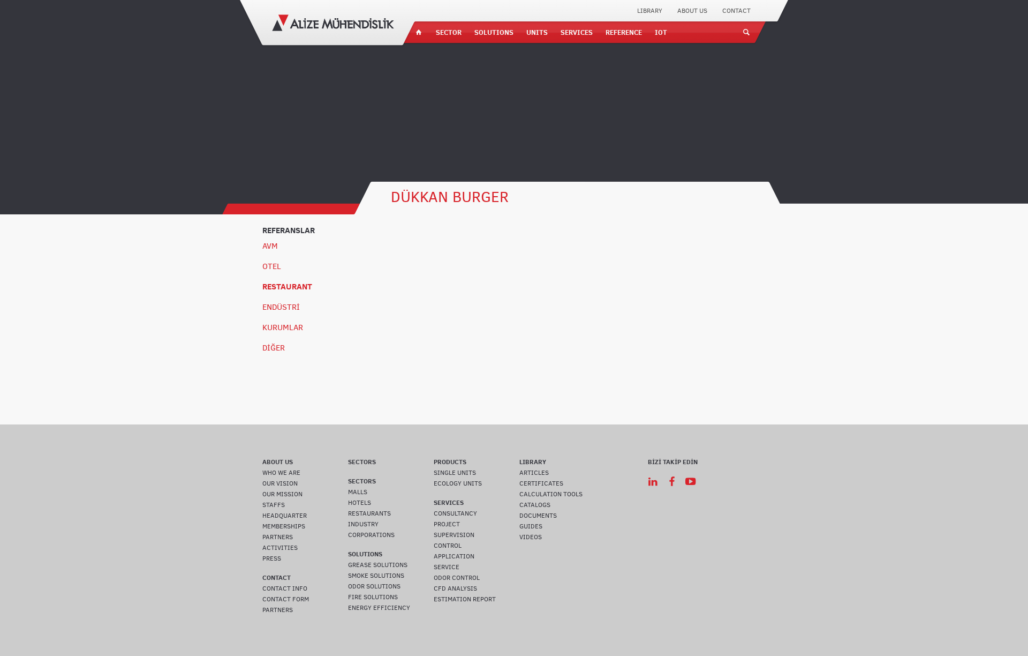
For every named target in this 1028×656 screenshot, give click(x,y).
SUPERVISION (454, 535)
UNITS (537, 32)
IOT (661, 32)
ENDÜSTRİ (281, 307)
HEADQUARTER (284, 515)
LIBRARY (649, 10)
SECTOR (449, 32)
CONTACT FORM (285, 599)
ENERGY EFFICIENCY (379, 607)
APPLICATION (454, 556)
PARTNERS (277, 537)
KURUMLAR (282, 327)
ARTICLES (534, 472)
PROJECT (447, 524)
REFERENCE (624, 32)
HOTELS (359, 502)
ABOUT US (692, 10)
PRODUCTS (450, 461)
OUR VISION (280, 483)
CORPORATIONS (371, 535)
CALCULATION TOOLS (551, 494)
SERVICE (446, 567)
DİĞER (273, 347)
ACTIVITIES (280, 547)
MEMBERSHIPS (283, 526)
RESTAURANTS (369, 513)
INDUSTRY (363, 524)
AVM (270, 246)
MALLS (357, 492)
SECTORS (362, 461)
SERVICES (577, 32)
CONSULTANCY (455, 513)
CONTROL (448, 545)
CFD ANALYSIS (455, 588)
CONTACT (736, 10)
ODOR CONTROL (457, 577)
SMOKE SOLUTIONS (376, 575)
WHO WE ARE (281, 472)
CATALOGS (534, 505)
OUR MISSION (282, 494)
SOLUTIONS (493, 32)
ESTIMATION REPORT (465, 599)
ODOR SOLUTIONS (374, 586)
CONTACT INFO (284, 588)
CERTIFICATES (541, 483)
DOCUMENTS (538, 515)
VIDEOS (530, 537)
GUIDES (530, 526)
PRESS (271, 558)
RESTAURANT (287, 286)
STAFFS (273, 505)
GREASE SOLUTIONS (377, 565)
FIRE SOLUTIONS (373, 597)
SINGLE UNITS (455, 472)
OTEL (271, 266)
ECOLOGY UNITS (458, 483)
